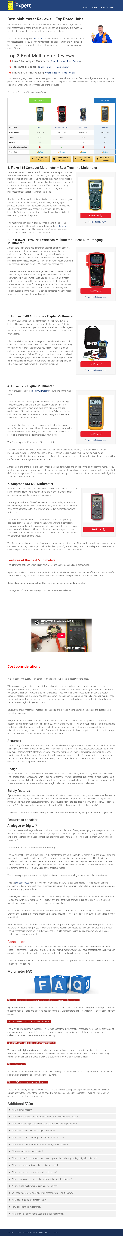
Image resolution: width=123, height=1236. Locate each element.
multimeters (39, 38)
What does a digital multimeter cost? (29, 1200)
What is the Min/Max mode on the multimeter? (29, 1021)
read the (97, 222)
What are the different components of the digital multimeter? (40, 1144)
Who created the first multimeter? (27, 1151)
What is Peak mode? (16, 1064)
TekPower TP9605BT (61, 127)
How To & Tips (107, 7)
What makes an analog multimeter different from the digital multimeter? (45, 1116)
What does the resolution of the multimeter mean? (35, 1165)
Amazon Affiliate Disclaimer (26, 1232)
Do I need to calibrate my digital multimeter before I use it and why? (43, 1193)
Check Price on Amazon (41, 159)
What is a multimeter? (22, 1110)
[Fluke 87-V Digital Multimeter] (104, 114)
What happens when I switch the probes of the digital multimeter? (42, 1179)
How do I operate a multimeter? (26, 1207)
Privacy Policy (44, 1232)
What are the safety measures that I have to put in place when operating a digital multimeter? (54, 1158)
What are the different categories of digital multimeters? (38, 1137)
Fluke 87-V (104, 127)
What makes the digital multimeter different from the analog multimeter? (45, 1123)
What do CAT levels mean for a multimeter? (27, 1082)
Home (85, 7)
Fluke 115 (40, 127)
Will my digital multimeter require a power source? (35, 1186)
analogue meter (22, 882)
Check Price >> (57, 61)
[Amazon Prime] (40, 152)
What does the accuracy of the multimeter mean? (34, 1172)
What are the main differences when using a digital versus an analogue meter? (43, 1000)
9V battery (63, 226)
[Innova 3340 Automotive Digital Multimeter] (83, 114)
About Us (10, 1232)
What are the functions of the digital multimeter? (34, 1130)
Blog (94, 7)
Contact (55, 1232)
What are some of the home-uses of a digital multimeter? (38, 1214)
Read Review (73, 61)
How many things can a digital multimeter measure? (31, 1043)
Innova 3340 (83, 127)
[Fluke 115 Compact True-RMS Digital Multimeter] (40, 114)
